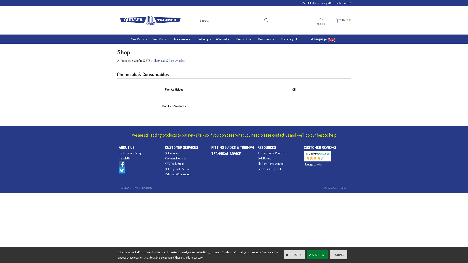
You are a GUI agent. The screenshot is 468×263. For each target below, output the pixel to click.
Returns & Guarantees (178, 174)
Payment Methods (175, 158)
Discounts (264, 39)
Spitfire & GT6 (142, 60)
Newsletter (125, 158)
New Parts (137, 39)
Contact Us (243, 39)
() (327, 159)
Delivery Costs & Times (178, 169)
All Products (124, 60)
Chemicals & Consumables (169, 60)
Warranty (222, 39)
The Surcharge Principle (271, 153)
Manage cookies (313, 164)
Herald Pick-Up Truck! (270, 169)
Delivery (202, 39)
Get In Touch (172, 153)
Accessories (182, 39)
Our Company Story (130, 153)
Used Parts (159, 39)
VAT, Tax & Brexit (174, 163)
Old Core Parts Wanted (271, 163)
